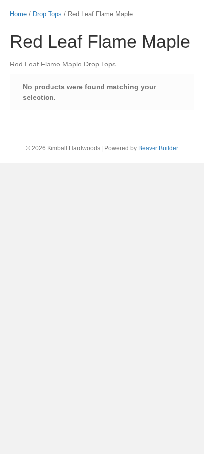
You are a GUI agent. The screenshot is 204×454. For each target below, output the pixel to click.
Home (18, 14)
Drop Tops (47, 14)
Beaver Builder (158, 148)
